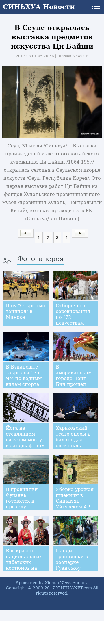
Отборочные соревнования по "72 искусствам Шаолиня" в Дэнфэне (73, 320)
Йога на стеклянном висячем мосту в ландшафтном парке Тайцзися (25, 439)
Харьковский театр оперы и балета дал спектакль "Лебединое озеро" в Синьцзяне (73, 445)
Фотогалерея (40, 259)
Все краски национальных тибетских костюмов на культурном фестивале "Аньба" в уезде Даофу (25, 571)
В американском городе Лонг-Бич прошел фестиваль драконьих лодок (74, 384)
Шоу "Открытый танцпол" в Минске (25, 311)
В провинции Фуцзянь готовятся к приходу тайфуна (22, 501)
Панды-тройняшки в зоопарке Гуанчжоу (72, 559)
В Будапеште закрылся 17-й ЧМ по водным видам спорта (24, 375)
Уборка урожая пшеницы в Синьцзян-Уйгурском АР (75, 498)
